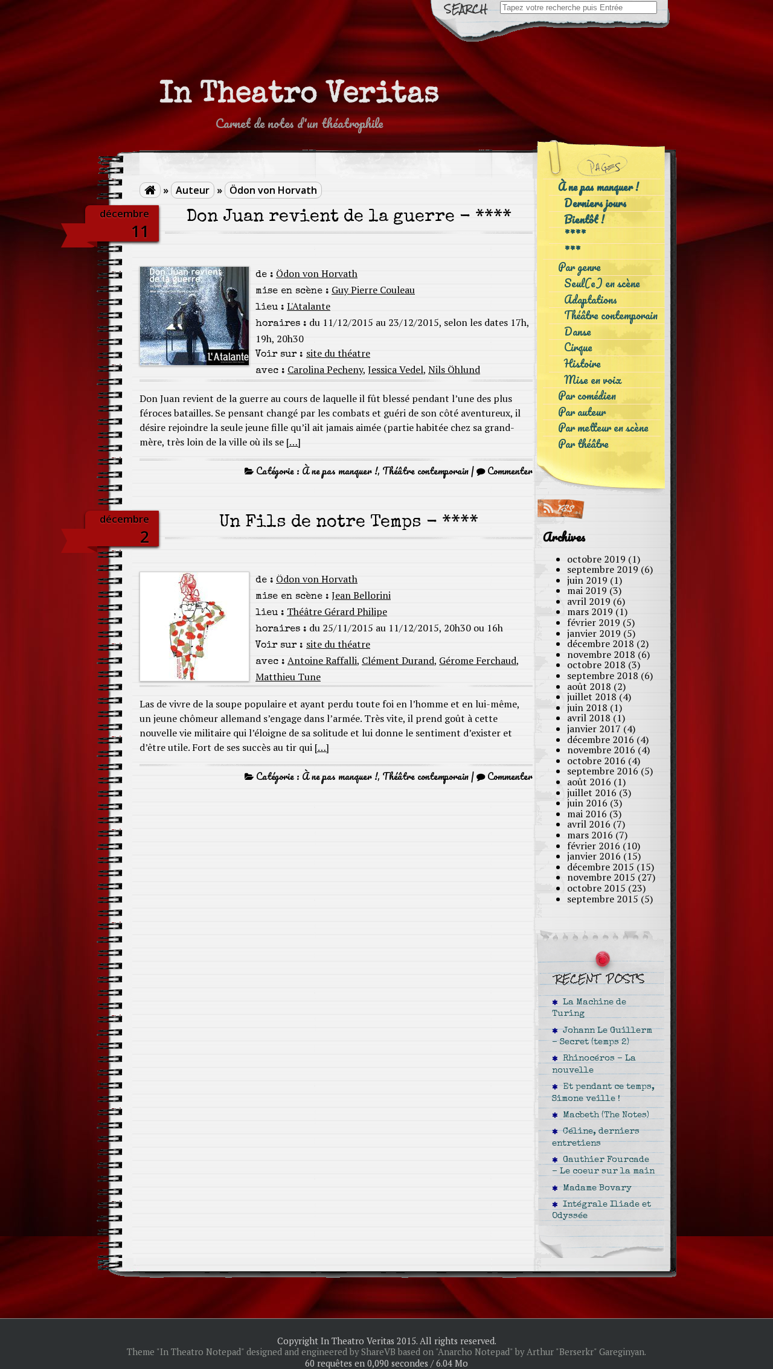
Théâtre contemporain (425, 471)
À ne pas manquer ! (339, 471)
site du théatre (338, 353)
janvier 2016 (594, 856)
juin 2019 (587, 580)
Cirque (578, 347)
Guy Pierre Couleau (373, 289)
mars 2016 (590, 834)
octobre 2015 (596, 888)
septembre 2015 (602, 898)
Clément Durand (398, 660)
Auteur (193, 190)
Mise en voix (592, 380)
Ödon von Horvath (273, 190)
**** (575, 235)
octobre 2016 (596, 760)
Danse (577, 332)
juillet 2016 (592, 792)
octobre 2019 (596, 559)
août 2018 (589, 686)
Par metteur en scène (603, 428)
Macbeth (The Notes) (603, 1115)
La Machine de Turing (589, 1008)
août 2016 (589, 781)
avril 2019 (589, 601)
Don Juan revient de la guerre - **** (349, 217)
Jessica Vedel (395, 369)
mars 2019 (590, 611)
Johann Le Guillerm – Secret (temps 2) (602, 1037)
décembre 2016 (600, 739)
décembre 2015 (600, 866)
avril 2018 (589, 717)
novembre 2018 (601, 654)
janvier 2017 (594, 728)
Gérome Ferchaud (477, 660)
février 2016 (593, 845)
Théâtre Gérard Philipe (337, 611)
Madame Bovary (595, 1188)
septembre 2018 (602, 675)
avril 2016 (589, 824)
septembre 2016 (602, 770)
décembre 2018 (600, 643)
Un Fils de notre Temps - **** (348, 523)
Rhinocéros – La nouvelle (594, 1064)
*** (572, 251)
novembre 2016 (601, 749)
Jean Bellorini (361, 595)
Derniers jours (595, 203)
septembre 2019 (602, 569)
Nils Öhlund (454, 369)
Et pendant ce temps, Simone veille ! (603, 1093)
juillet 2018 (592, 696)
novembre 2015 (601, 877)
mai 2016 (587, 813)
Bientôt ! (584, 219)
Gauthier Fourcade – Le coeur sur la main (603, 1166)
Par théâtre (583, 444)
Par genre (579, 267)
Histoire (582, 364)
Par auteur (582, 412)
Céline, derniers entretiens (596, 1137)
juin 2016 (587, 802)
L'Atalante (308, 306)
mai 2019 (587, 590)
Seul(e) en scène (602, 283)
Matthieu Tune (288, 676)
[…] (293, 441)
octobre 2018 (596, 664)
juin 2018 (587, 707)
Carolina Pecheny (325, 369)
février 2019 (593, 622)
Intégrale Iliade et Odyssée (601, 1211)
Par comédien (587, 396)
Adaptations (590, 300)
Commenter (510, 471)
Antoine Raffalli (322, 660)
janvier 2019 (594, 633)
